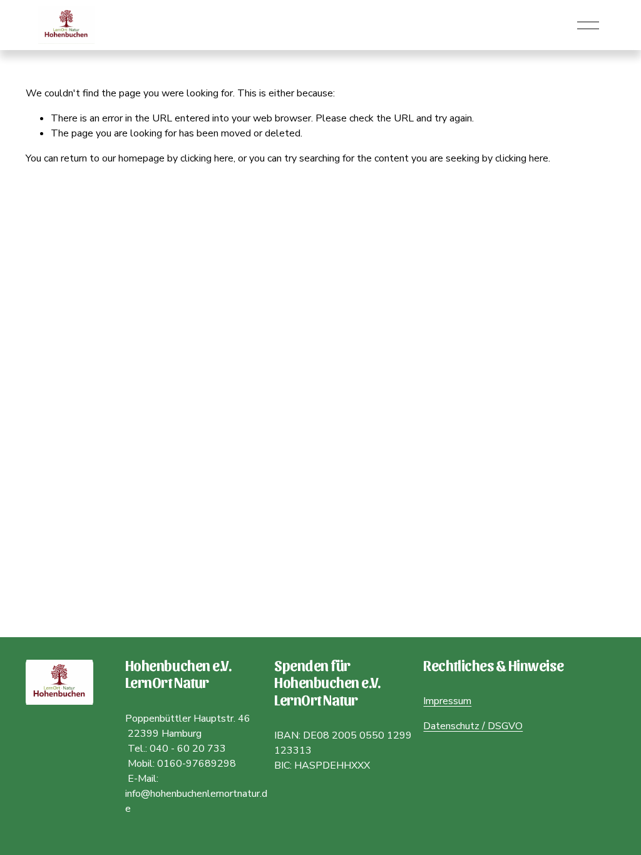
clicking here (206, 158)
